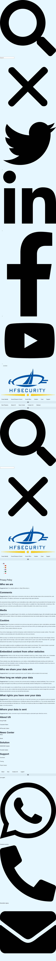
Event (1, 738)
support (22, 771)
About (2, 771)
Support (48, 399)
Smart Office (28, 399)
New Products (4, 405)
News (1, 734)
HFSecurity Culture (4, 728)
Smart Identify (4, 399)
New (8, 771)
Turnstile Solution (4, 750)
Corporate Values (4, 724)
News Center (22, 405)
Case (42, 399)
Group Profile (3, 720)
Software (38, 405)
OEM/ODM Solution (5, 746)
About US (13, 405)
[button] (28, 28)
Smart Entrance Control (16, 399)
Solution (36, 399)
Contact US (30, 405)
